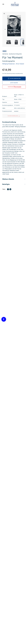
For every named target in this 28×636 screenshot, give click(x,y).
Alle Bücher (5, 54)
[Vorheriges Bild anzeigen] (5, 29)
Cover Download (13, 116)
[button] (3, 319)
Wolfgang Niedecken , (9, 64)
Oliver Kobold (20, 64)
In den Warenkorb (15, 78)
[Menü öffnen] (3, 4)
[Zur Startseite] (15, 4)
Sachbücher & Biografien (15, 54)
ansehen (16, 111)
